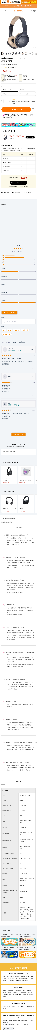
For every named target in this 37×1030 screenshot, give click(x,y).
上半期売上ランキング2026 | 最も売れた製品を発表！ (27, 948)
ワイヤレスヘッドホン (20, 58)
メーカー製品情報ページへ (8, 518)
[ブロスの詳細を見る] (32, 376)
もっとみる (30, 137)
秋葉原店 (5, 158)
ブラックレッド (24, 94)
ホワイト (22, 89)
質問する (16, 434)
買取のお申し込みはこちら (18, 183)
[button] (8, 67)
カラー (3, 86)
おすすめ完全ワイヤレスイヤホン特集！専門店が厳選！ (27, 935)
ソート (15, 342)
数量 (1, 101)
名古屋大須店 (6, 166)
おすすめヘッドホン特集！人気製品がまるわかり (9, 948)
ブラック (5, 94)
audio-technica (7, 58)
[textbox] (18, 321)
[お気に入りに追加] (33, 109)
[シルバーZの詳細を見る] (32, 349)
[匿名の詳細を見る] (32, 404)
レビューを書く (11, 313)
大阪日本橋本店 (7, 162)
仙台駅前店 (6, 170)
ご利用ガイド (8, 1028)
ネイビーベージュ (7, 89)
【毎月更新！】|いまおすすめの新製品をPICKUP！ (9, 935)
